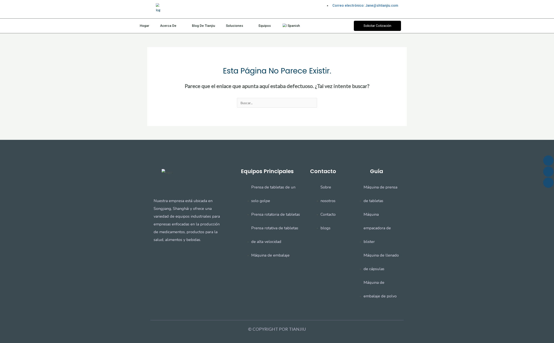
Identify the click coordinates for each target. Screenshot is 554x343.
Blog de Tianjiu (203, 26)
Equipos (265, 26)
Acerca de (168, 26)
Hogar (144, 26)
